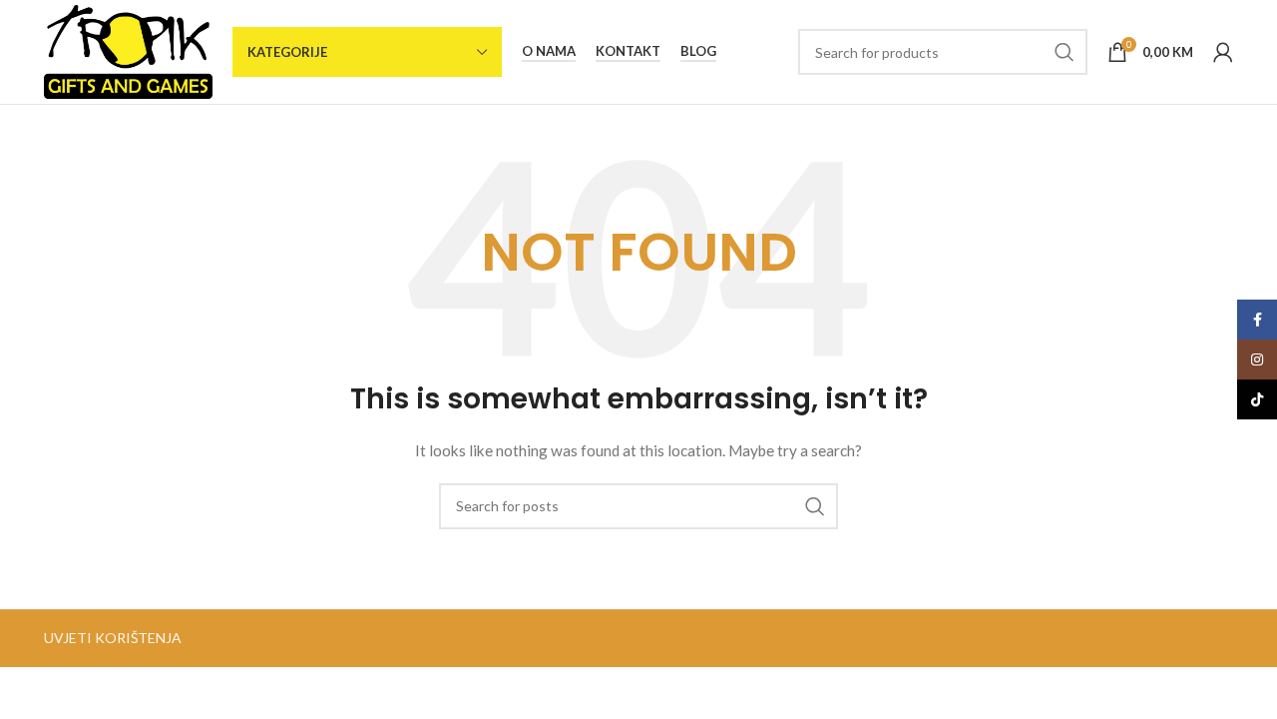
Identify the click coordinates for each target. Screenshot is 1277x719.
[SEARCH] (1064, 52)
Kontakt (628, 51)
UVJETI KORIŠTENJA (113, 637)
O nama (549, 51)
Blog (698, 51)
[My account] (1223, 52)
